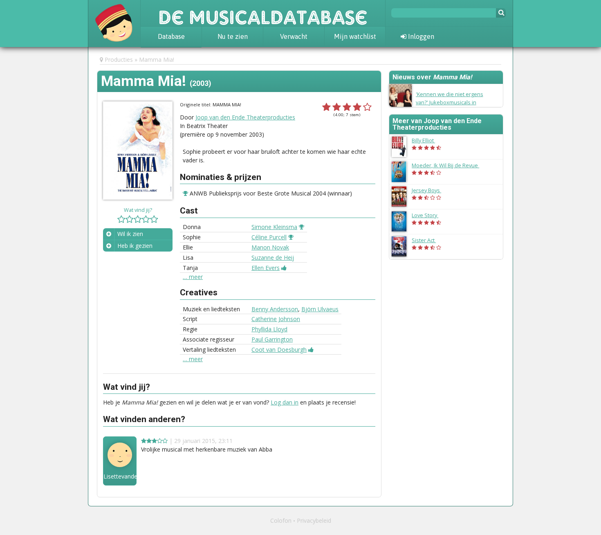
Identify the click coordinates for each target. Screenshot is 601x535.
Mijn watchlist (355, 36)
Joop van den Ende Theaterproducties (245, 117)
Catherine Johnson (275, 319)
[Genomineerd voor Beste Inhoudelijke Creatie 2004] (311, 349)
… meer (193, 277)
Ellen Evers (265, 268)
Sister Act (428, 240)
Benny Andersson (274, 309)
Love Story (429, 215)
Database (171, 36)
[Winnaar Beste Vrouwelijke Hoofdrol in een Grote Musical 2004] (301, 227)
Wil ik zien (130, 234)
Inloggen (420, 36)
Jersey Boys (430, 190)
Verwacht (293, 36)
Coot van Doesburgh (279, 349)
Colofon (281, 520)
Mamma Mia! (156, 59)
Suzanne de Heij (272, 257)
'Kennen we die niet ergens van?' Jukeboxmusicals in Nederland (449, 101)
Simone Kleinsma (274, 227)
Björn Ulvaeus (320, 309)
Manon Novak (270, 247)
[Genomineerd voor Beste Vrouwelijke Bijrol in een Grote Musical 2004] (284, 268)
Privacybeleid (314, 520)
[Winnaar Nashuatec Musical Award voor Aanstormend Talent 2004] (291, 237)
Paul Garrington (272, 339)
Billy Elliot (427, 140)
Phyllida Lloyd (269, 329)
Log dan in (284, 402)
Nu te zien (233, 36)
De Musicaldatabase (263, 13)
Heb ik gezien (134, 246)
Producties (119, 59)
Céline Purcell (269, 237)
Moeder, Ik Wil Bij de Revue (449, 165)
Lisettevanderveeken (119, 476)
